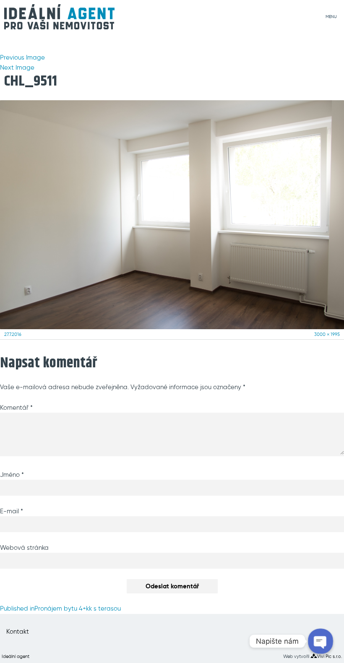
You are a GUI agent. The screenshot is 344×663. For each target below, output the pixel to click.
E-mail (11, 511)
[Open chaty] (320, 641)
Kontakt (17, 631)
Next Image (17, 67)
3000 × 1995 (327, 334)
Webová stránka (24, 547)
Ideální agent (15, 656)
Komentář (16, 407)
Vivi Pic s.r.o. (329, 656)
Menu (331, 16)
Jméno (12, 474)
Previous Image (22, 57)
